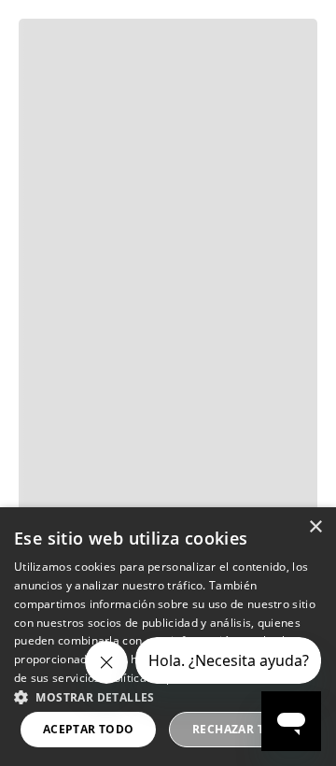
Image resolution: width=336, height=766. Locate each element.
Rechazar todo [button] (242, 729)
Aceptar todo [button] (88, 729)
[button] (168, 696)
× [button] (315, 527)
